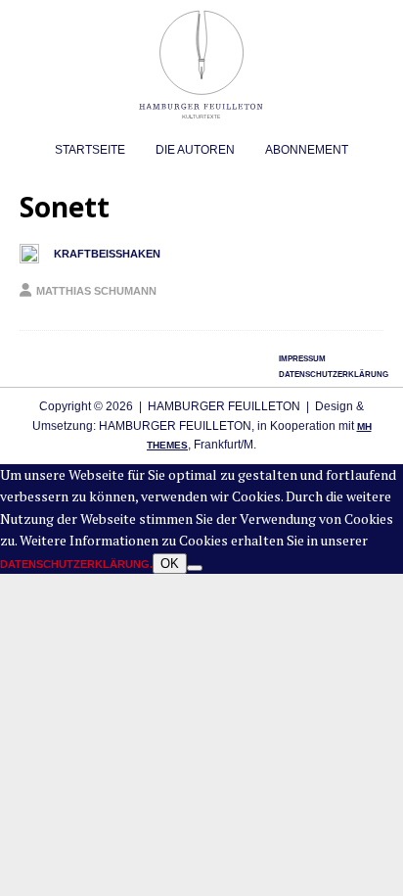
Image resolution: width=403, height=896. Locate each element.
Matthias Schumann (96, 291)
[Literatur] (29, 253)
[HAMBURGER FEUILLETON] (201, 120)
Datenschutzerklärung (333, 374)
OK (169, 563)
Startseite (90, 150)
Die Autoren (195, 150)
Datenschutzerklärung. (76, 564)
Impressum (302, 358)
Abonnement (306, 150)
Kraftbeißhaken (107, 253)
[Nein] (194, 568)
